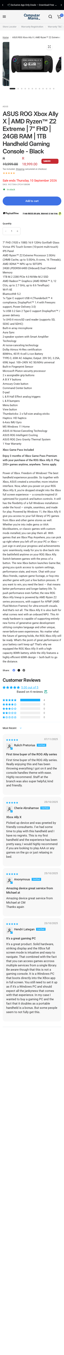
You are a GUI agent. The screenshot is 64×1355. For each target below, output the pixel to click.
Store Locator (10, 26)
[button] (10, 700)
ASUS (5, 106)
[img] (12, 740)
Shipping (20, 169)
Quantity (7, 223)
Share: (6, 670)
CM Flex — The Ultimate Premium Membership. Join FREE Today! (34, 5)
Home (6, 37)
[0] (58, 16)
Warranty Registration (32, 26)
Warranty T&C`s (56, 26)
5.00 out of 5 (29, 687)
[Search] (50, 16)
